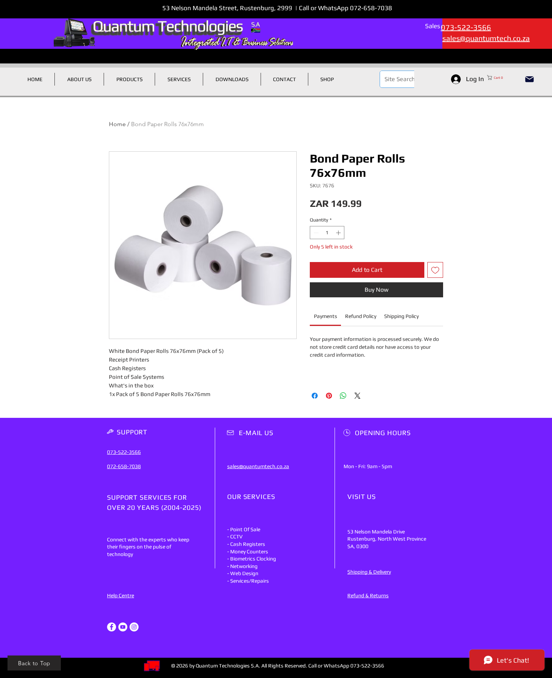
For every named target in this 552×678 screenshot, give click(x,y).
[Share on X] (357, 395)
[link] (325, 316)
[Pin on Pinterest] (328, 395)
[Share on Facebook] (314, 395)
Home (117, 124)
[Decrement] (315, 232)
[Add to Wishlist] (435, 270)
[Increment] (339, 232)
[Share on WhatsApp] (343, 395)
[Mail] (529, 79)
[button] (502, 77)
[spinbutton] (327, 232)
